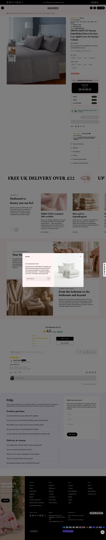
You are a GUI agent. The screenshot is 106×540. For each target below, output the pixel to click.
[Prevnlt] (48, 278)
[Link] (27, 256)
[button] (104, 270)
